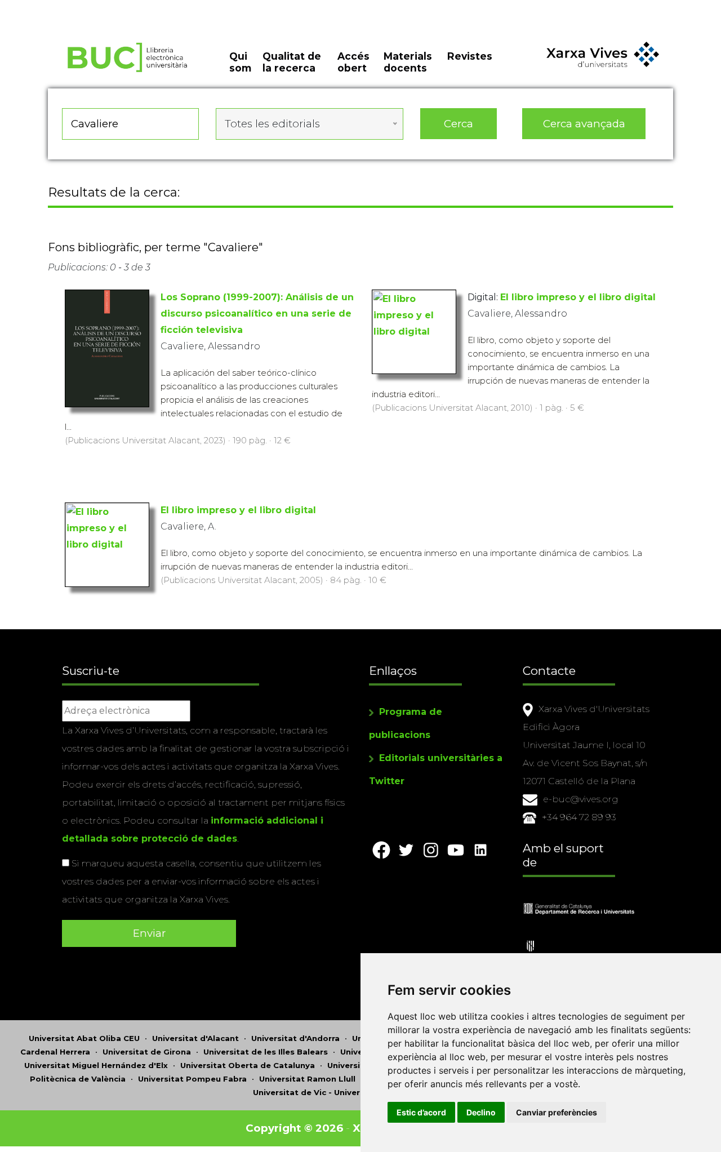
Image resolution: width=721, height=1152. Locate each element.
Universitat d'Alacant (195, 1038)
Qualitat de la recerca (291, 62)
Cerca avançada (584, 123)
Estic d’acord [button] (421, 1112)
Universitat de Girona (147, 1051)
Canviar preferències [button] (556, 1112)
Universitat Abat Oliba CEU (84, 1038)
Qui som (240, 62)
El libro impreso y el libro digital (578, 297)
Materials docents (408, 62)
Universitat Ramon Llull (307, 1078)
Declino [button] (481, 1112)
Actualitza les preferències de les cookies (104, 7)
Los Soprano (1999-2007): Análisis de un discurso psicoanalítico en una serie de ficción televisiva (257, 313)
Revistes (469, 56)
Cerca (458, 123)
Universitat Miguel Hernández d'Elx (96, 1065)
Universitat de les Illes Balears (265, 1051)
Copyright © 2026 (294, 1128)
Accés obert (353, 62)
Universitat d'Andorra (295, 1038)
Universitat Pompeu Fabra (192, 1078)
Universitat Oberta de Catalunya (247, 1065)
